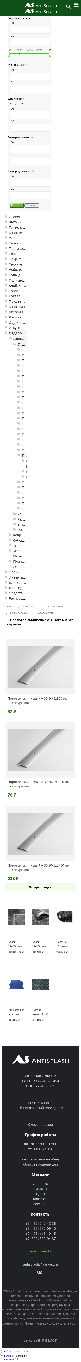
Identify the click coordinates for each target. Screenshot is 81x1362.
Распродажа (19, 598)
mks (12, 237)
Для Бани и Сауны (24, 582)
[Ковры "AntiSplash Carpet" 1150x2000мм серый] (16, 916)
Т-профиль (26, 524)
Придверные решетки (26, 301)
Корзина (9, 1355)
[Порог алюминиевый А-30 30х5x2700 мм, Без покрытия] (40, 833)
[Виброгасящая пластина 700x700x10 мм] (16, 984)
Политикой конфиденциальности (51, 1322)
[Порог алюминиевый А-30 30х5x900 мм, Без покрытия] (40, 666)
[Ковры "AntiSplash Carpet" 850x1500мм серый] (40, 916)
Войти (8, 1351)
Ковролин (17, 306)
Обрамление (23, 540)
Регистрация (21, 1351)
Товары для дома (23, 290)
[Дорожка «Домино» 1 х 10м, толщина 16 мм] (64, 916)
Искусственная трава (26, 327)
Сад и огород (20, 322)
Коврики (15, 232)
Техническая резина (25, 264)
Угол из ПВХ (23, 545)
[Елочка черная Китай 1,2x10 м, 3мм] (40, 984)
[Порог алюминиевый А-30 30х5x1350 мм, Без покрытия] (40, 750)
